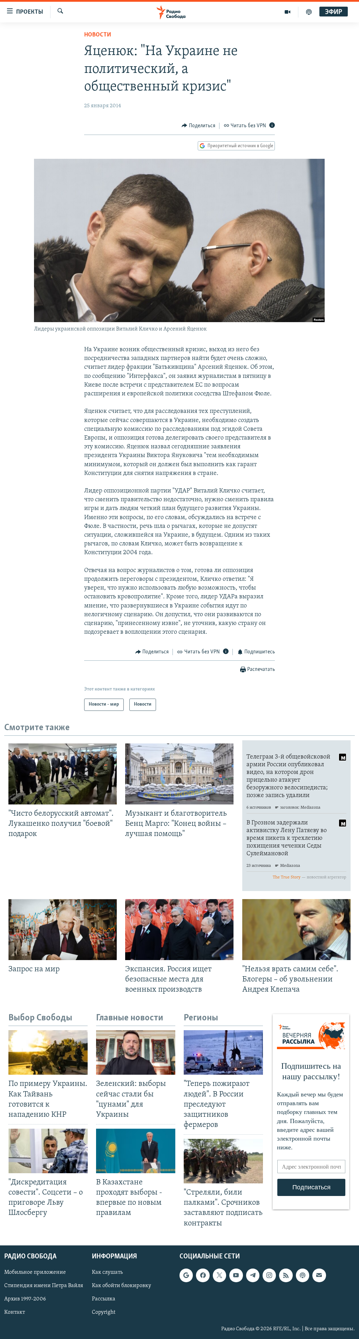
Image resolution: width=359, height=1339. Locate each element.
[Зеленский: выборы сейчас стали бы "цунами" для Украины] (135, 1052)
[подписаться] (319, 1275)
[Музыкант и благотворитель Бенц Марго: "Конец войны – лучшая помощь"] (179, 773)
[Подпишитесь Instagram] (269, 1275)
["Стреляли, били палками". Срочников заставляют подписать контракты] (223, 1161)
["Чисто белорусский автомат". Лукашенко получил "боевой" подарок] (62, 773)
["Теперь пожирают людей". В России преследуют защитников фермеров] (223, 1052)
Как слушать (107, 1272)
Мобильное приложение (35, 1272)
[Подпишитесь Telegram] (252, 1275)
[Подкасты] (302, 1275)
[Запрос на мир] (62, 929)
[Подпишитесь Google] (186, 1275)
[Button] (198, 125)
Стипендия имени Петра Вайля (43, 1286)
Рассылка (103, 1299)
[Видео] (287, 12)
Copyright (103, 1312)
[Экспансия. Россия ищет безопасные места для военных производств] (179, 929)
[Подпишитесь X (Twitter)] (219, 1275)
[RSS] (285, 1275)
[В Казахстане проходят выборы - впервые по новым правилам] (135, 1151)
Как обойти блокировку (121, 1286)
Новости (97, 35)
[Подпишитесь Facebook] (202, 1275)
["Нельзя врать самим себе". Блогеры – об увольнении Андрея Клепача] (296, 929)
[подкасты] (308, 12)
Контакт (14, 1312)
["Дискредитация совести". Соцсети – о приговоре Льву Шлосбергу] (48, 1151)
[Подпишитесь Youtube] (236, 1275)
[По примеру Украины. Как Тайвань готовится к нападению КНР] (48, 1052)
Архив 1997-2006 (25, 1299)
